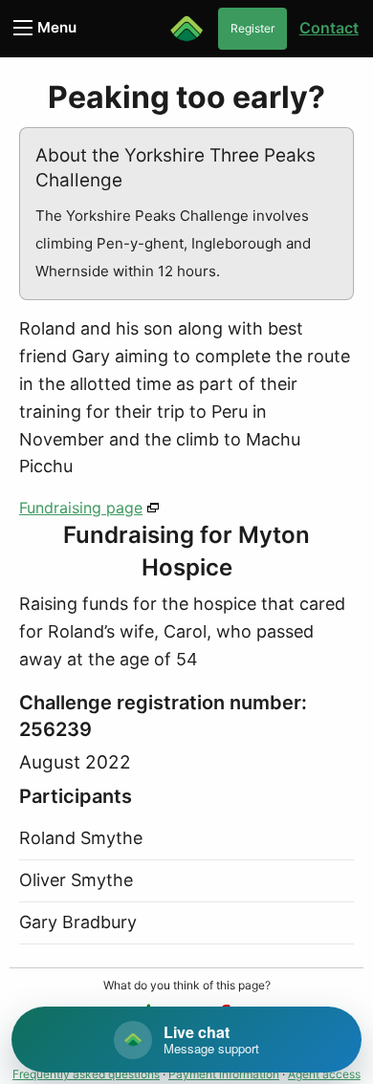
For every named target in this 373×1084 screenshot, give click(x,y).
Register (252, 28)
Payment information (223, 1074)
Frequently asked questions (86, 1074)
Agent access (324, 1074)
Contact (329, 27)
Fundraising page (81, 507)
